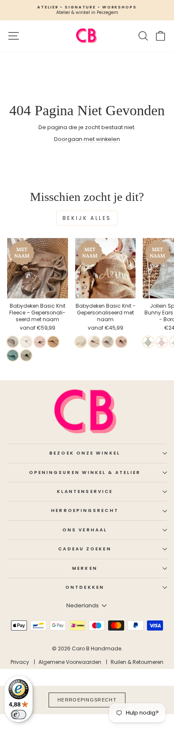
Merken (85, 568)
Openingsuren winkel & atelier (85, 472)
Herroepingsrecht (84, 510)
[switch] (18, 714)
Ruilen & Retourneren (137, 662)
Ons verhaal (85, 530)
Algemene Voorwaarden (69, 662)
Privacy (20, 662)
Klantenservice (85, 491)
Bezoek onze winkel (84, 453)
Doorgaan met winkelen (87, 139)
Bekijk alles (87, 218)
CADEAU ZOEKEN (84, 549)
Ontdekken (84, 587)
